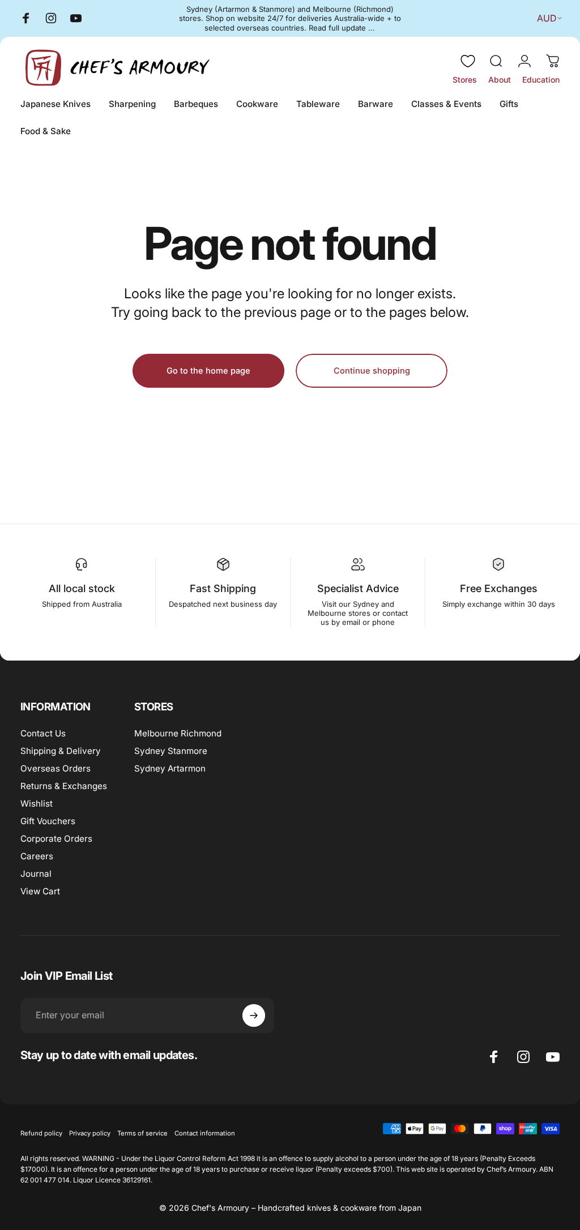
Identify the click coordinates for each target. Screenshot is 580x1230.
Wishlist (36, 803)
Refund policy (41, 1133)
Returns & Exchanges (63, 786)
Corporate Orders (56, 838)
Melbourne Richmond (177, 733)
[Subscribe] (253, 1015)
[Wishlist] (468, 61)
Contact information (204, 1133)
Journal (36, 873)
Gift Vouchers (47, 821)
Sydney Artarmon (170, 768)
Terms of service (142, 1133)
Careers (36, 856)
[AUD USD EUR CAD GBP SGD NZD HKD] (547, 18)
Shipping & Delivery (60, 750)
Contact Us (43, 733)
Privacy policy (89, 1133)
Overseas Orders (55, 768)
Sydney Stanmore (170, 750)
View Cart (40, 891)
